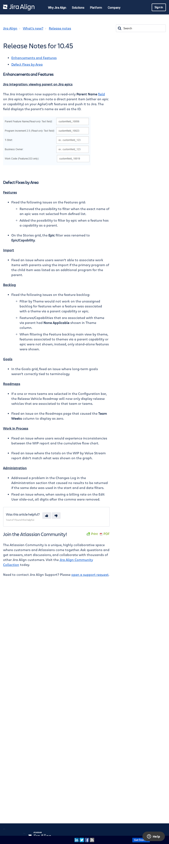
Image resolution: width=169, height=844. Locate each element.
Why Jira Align (57, 7)
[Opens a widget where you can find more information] (153, 837)
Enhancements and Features (34, 58)
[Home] (18, 7)
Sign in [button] (159, 7)
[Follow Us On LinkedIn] (76, 840)
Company (114, 7)
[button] (46, 515)
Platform (96, 7)
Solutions (78, 7)
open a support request (90, 575)
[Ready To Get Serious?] (141, 840)
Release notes (60, 28)
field (101, 94)
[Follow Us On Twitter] (82, 840)
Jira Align (10, 28)
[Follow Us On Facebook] (87, 840)
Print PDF (100, 534)
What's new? (33, 28)
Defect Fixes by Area (27, 65)
